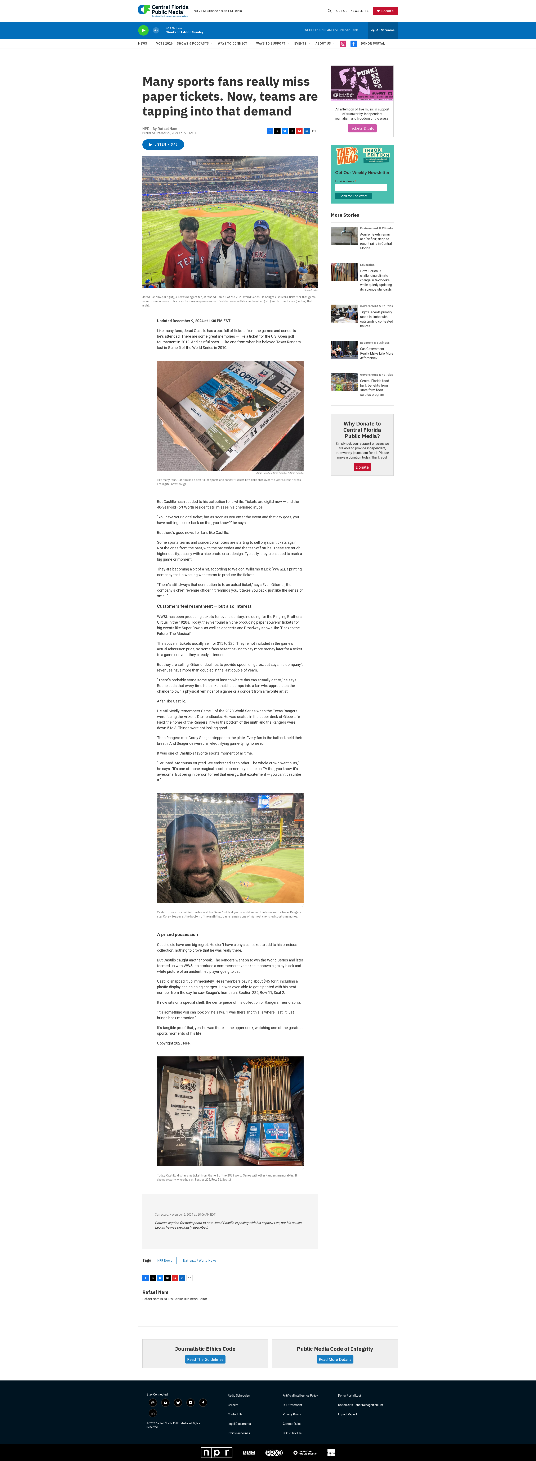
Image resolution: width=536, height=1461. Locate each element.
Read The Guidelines (205, 1359)
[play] (143, 30)
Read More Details (335, 1359)
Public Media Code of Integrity (335, 1348)
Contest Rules (292, 1423)
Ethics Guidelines (239, 1433)
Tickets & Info (362, 128)
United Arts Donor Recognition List (360, 1405)
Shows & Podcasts (193, 43)
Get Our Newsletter (353, 11)
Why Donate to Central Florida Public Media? (362, 430)
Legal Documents (239, 1423)
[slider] (162, 30)
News (142, 43)
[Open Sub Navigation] (150, 43)
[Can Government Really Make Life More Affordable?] (344, 350)
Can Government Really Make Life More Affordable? (376, 353)
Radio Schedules (239, 1395)
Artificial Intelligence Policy (300, 1395)
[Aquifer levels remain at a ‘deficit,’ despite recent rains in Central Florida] (344, 236)
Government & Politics (376, 306)
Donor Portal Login (350, 1395)
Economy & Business (375, 343)
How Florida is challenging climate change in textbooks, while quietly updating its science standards (376, 280)
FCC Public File (292, 1433)
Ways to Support (270, 43)
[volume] (156, 30)
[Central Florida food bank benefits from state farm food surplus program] (344, 382)
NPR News (164, 1260)
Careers (233, 1405)
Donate (387, 11)
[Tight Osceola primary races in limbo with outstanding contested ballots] (344, 314)
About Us (323, 43)
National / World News (200, 1260)
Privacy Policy (292, 1414)
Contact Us (235, 1414)
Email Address (345, 181)
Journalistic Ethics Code (205, 1348)
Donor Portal (373, 43)
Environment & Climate (376, 228)
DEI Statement (292, 1405)
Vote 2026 (164, 43)
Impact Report (347, 1414)
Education (367, 265)
